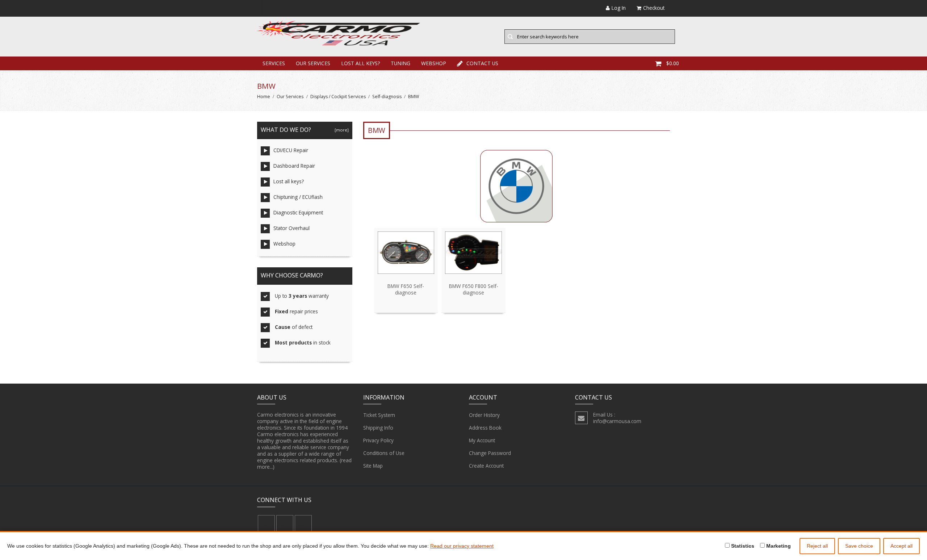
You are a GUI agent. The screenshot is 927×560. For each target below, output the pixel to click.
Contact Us (482, 63)
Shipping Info (378, 427)
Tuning (400, 63)
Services (274, 63)
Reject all (817, 546)
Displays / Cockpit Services (338, 96)
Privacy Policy (378, 440)
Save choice (859, 546)
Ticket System (379, 414)
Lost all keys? (360, 63)
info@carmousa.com (617, 421)
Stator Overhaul (291, 228)
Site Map (373, 465)
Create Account (486, 465)
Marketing (778, 546)
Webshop (433, 63)
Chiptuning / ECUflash (298, 196)
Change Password (490, 453)
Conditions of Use (383, 453)
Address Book (485, 427)
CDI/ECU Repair (290, 150)
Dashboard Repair (294, 165)
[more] (340, 130)
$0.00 (672, 63)
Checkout (653, 7)
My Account (482, 440)
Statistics (742, 546)
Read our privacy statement (462, 546)
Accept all (901, 546)
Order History (484, 414)
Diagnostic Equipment (298, 212)
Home (263, 96)
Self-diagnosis (387, 96)
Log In (619, 7)
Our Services (313, 63)
